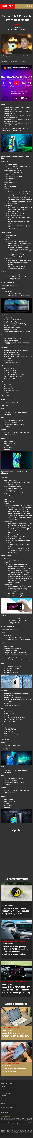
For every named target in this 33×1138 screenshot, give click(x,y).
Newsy (16, 25)
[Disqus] (16, 853)
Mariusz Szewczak (19, 29)
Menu (28, 6)
